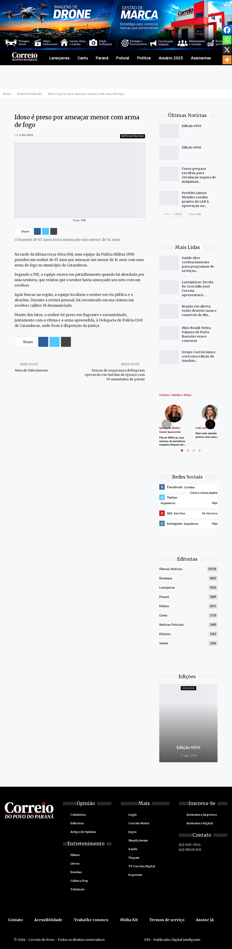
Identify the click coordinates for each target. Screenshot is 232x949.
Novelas (76, 872)
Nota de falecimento (31, 370)
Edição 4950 (191, 147)
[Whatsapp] (227, 39)
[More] (227, 59)
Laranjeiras (59, 58)
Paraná (102, 58)
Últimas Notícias (170, 569)
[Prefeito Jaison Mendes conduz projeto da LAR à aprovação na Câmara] (169, 198)
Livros (75, 863)
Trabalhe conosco (91, 920)
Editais (164, 606)
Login (132, 814)
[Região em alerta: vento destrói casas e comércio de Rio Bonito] (169, 311)
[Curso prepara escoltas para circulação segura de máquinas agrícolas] (169, 174)
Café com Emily (205, 428)
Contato (15, 920)
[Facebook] (227, 29)
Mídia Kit (129, 920)
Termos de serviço (166, 920)
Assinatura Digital (199, 823)
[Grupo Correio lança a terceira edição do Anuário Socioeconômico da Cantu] (169, 357)
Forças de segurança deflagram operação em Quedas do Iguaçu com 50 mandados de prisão (115, 374)
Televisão (77, 889)
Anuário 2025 (171, 58)
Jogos (132, 832)
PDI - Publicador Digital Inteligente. (172, 940)
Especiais (135, 875)
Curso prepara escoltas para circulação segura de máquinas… (199, 175)
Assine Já (205, 920)
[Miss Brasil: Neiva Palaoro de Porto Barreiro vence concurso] (169, 333)
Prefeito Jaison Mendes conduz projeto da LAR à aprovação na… (195, 199)
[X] (227, 49)
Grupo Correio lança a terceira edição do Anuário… (198, 356)
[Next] (210, 424)
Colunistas (78, 814)
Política (144, 58)
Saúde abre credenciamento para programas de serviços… (198, 264)
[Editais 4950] (169, 131)
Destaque (165, 578)
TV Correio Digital (141, 866)
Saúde (163, 643)
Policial (122, 58)
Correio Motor (139, 823)
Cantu (82, 58)
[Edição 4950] (169, 152)
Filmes (75, 855)
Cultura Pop (79, 880)
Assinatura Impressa (201, 814)
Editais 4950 (191, 126)
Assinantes (201, 58)
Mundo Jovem (138, 840)
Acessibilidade (48, 920)
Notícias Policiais (132, 136)
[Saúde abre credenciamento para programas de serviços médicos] (169, 263)
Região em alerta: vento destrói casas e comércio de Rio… (199, 310)
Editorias (77, 823)
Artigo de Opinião (83, 832)
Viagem (133, 857)
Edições (165, 634)
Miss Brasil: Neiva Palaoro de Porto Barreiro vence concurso (196, 334)
